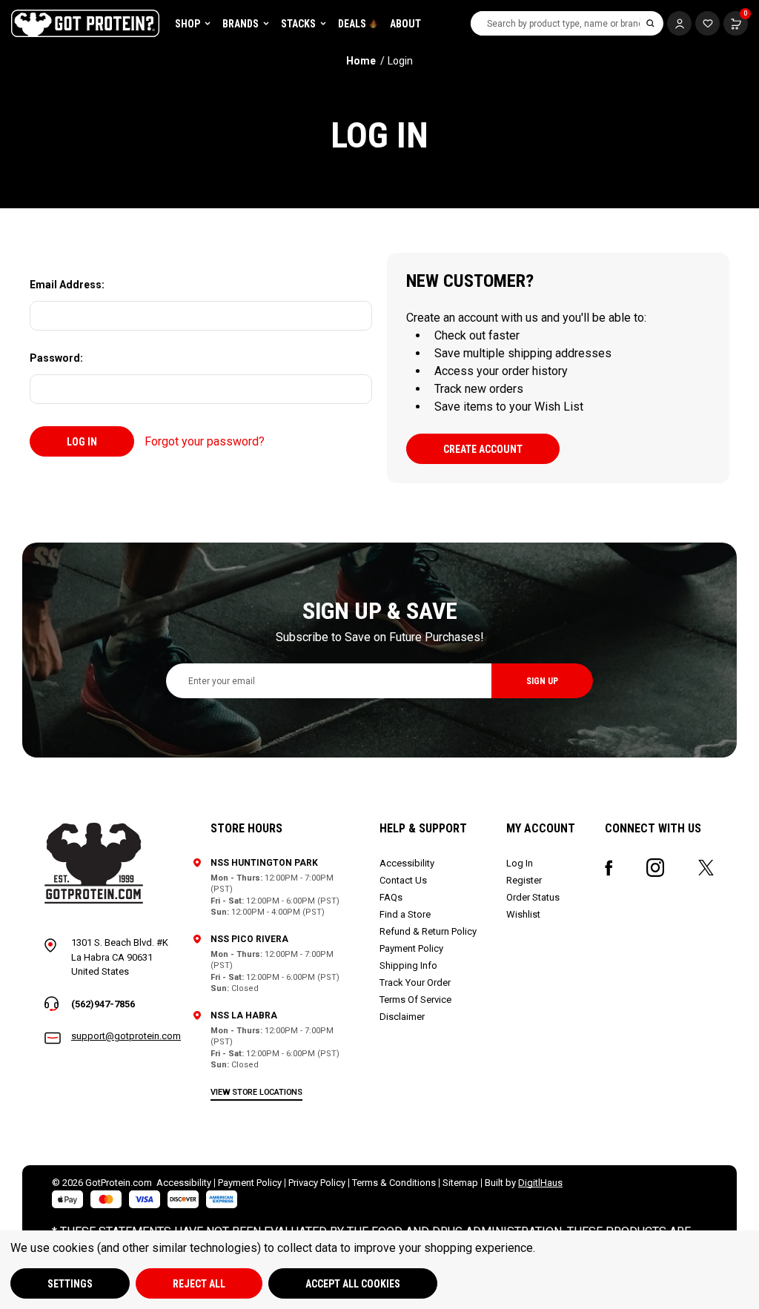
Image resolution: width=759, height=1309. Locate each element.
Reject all (199, 1284)
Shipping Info (408, 965)
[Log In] (679, 23)
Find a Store (405, 914)
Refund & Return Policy (428, 931)
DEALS (352, 24)
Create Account (483, 449)
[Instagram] (655, 867)
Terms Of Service (415, 999)
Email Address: (67, 284)
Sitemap (460, 1182)
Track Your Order (415, 982)
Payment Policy (411, 948)
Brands (240, 24)
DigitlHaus (540, 1182)
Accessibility (407, 863)
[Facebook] (609, 868)
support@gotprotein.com (126, 1035)
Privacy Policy (316, 1182)
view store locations (256, 1092)
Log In (519, 863)
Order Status (533, 897)
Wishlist (523, 914)
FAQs (391, 897)
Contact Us (403, 880)
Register (524, 880)
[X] (706, 867)
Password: (56, 358)
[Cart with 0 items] (707, 23)
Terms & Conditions (394, 1182)
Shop (187, 24)
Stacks (298, 24)
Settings (70, 1284)
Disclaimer (402, 1016)
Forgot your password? (205, 441)
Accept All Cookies (352, 1284)
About (405, 24)
